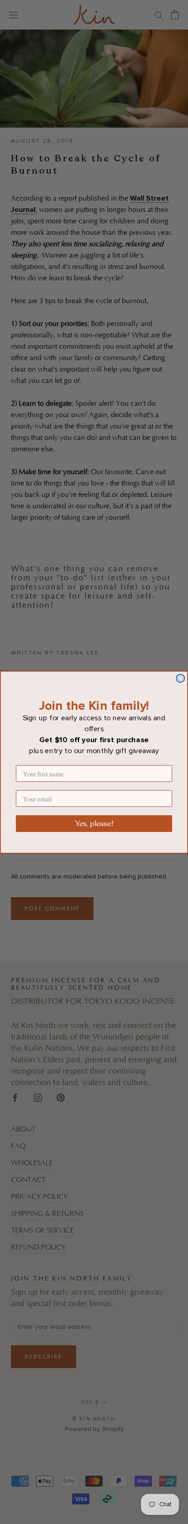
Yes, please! (94, 823)
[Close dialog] (180, 678)
